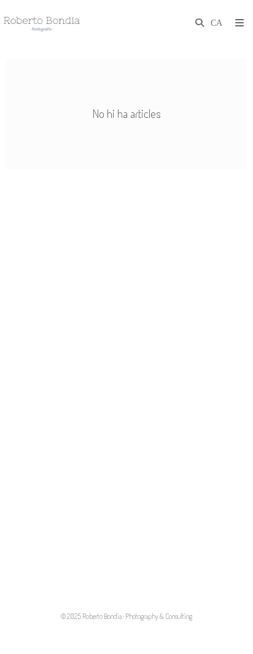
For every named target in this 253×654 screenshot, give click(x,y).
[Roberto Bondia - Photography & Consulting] (41, 23)
